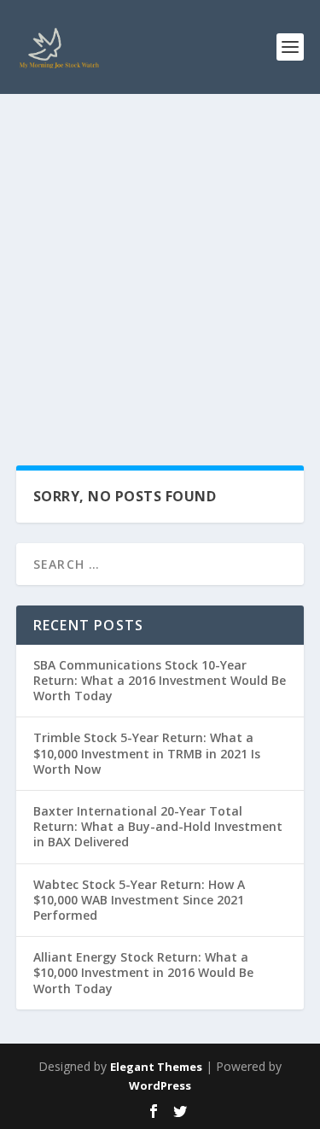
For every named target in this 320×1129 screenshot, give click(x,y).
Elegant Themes (156, 1066)
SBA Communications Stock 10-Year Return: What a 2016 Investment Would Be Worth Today (159, 680)
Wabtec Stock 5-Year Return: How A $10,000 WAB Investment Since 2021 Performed (139, 899)
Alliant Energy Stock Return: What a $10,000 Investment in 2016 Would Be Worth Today (143, 972)
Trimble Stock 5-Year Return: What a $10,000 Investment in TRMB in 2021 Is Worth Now (146, 752)
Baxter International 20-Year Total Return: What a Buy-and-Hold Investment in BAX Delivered (157, 826)
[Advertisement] (160, 262)
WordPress (160, 1085)
